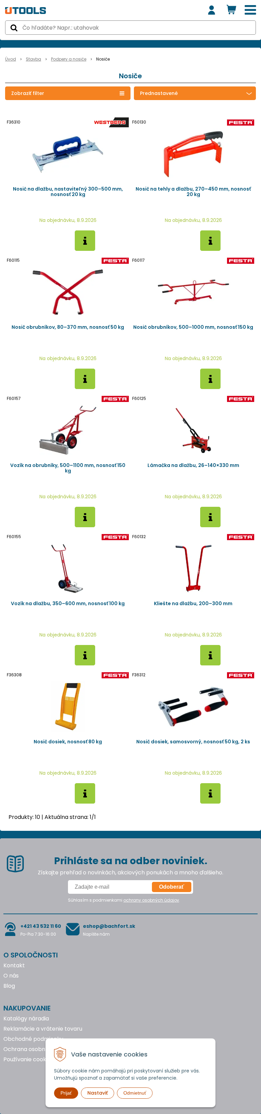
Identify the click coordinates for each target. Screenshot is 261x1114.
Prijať (66, 1093)
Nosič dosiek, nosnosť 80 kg (68, 741)
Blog (9, 986)
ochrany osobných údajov (151, 900)
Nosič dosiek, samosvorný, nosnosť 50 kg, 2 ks (193, 741)
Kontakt (14, 965)
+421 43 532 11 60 (40, 926)
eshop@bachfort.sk (109, 926)
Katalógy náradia (26, 1018)
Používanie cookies (28, 1059)
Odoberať (171, 887)
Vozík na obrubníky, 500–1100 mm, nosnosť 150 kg (67, 468)
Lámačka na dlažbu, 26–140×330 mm (193, 465)
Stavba (33, 59)
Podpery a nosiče (68, 59)
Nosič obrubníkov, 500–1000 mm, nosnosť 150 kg (193, 327)
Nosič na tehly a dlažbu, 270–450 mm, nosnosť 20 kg (193, 191)
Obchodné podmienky (33, 1039)
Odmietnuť (134, 1093)
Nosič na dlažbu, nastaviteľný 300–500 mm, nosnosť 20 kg (68, 191)
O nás (11, 976)
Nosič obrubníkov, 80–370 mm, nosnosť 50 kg (68, 327)
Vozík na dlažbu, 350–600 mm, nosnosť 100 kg (68, 603)
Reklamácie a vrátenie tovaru (42, 1029)
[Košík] (231, 10)
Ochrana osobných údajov (38, 1049)
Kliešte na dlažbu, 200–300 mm (193, 603)
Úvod (10, 59)
